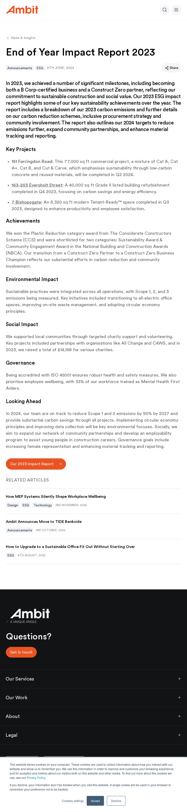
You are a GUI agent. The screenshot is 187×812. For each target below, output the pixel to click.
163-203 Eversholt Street (37, 185)
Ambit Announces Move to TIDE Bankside (44, 521)
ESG (40, 68)
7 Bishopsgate (26, 202)
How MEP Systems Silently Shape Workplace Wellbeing (56, 496)
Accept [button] (95, 801)
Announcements (19, 68)
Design (12, 505)
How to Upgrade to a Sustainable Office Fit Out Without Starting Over (70, 547)
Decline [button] (116, 801)
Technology (43, 505)
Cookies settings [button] (73, 801)
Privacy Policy (36, 777)
